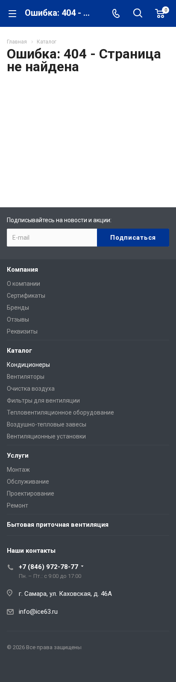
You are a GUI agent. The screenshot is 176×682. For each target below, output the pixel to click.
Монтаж (18, 469)
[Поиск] (137, 13)
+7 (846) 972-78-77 (48, 567)
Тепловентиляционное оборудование (60, 412)
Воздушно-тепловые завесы (46, 424)
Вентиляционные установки (46, 436)
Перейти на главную (85, 167)
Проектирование (30, 493)
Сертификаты (26, 295)
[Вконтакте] (15, 667)
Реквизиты (22, 331)
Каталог (19, 350)
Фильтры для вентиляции (43, 400)
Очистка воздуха (31, 388)
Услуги (18, 455)
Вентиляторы (25, 376)
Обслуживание (28, 481)
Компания (22, 269)
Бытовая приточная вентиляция (58, 524)
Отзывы (18, 319)
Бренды (18, 307)
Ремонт (17, 505)
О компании (23, 283)
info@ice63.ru (38, 611)
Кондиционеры (28, 364)
